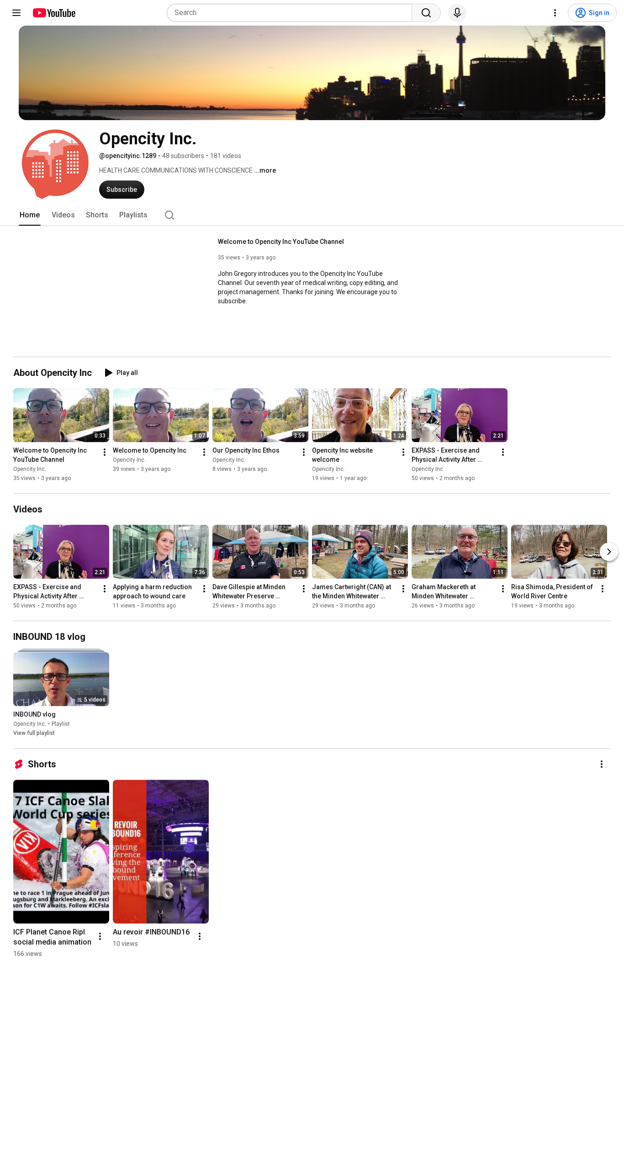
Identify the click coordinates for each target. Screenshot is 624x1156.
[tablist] (312, 215)
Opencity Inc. (29, 469)
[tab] (30, 215)
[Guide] (16, 12)
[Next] (609, 552)
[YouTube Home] (54, 13)
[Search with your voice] (457, 13)
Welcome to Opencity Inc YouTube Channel (281, 241)
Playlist (61, 724)
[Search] (426, 13)
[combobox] (292, 12)
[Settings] (555, 12)
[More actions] (104, 452)
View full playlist (34, 733)
